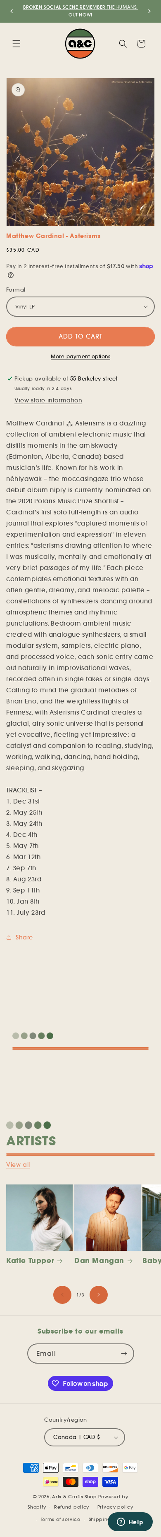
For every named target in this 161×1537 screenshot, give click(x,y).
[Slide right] (99, 1295)
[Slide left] (62, 1295)
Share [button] (24, 937)
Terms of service (60, 1519)
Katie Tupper (30, 1260)
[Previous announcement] (11, 11)
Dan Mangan (99, 1260)
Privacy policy (115, 1507)
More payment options (80, 356)
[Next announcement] (149, 11)
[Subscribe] (124, 1353)
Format (16, 289)
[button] (16, 44)
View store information (48, 400)
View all (18, 1164)
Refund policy (71, 1507)
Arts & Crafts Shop (74, 1497)
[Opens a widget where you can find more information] (130, 1522)
